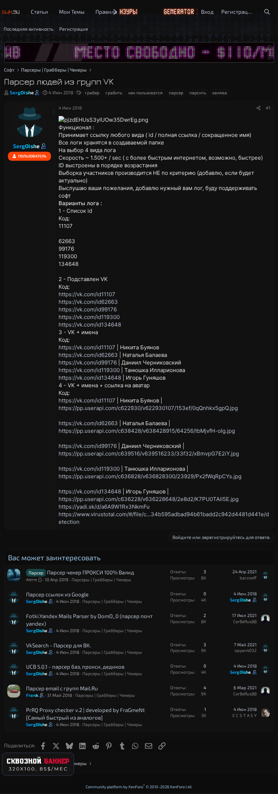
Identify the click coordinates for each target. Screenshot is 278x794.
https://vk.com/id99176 (88, 309)
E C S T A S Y (244, 715)
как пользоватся (145, 92)
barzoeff (248, 577)
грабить (114, 92)
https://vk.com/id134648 (90, 324)
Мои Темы (72, 11)
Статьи (39, 11)
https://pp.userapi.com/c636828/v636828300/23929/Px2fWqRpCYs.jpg (150, 476)
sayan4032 (246, 650)
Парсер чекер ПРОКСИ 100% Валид (90, 572)
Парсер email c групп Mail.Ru (62, 688)
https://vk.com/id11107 (87, 294)
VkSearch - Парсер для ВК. (58, 645)
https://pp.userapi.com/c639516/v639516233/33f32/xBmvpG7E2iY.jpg (149, 453)
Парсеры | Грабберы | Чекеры (101, 579)
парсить (197, 92)
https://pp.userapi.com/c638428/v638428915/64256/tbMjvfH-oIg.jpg (147, 430)
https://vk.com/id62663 (88, 301)
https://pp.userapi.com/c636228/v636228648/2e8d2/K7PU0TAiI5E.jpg (149, 499)
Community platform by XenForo (139, 786)
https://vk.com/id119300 (89, 317)
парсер (176, 92)
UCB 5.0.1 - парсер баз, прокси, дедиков (75, 666)
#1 (268, 107)
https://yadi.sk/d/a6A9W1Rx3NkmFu (104, 506)
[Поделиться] (258, 108)
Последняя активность (29, 29)
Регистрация (73, 29)
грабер (92, 92)
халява (219, 92)
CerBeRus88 (245, 621)
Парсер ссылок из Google (57, 594)
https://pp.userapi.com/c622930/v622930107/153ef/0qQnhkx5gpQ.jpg (148, 408)
